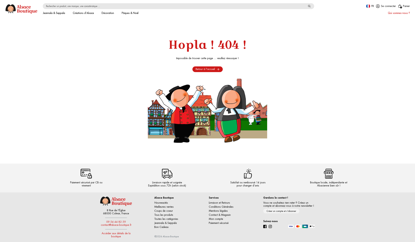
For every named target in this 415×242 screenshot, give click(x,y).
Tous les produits (163, 215)
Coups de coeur (163, 211)
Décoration (108, 13)
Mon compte (216, 219)
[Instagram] (270, 226)
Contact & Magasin (220, 215)
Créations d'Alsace (83, 13)
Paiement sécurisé (219, 223)
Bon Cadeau (161, 227)
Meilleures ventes (164, 207)
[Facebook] (265, 226)
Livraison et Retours (219, 203)
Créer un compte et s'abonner (281, 211)
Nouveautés (161, 203)
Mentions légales (218, 211)
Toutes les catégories (166, 219)
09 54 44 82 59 (116, 222)
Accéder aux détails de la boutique (116, 235)
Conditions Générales (221, 207)
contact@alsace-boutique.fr (116, 225)
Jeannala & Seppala (54, 13)
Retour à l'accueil (205, 69)
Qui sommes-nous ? (399, 13)
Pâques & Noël (130, 13)
